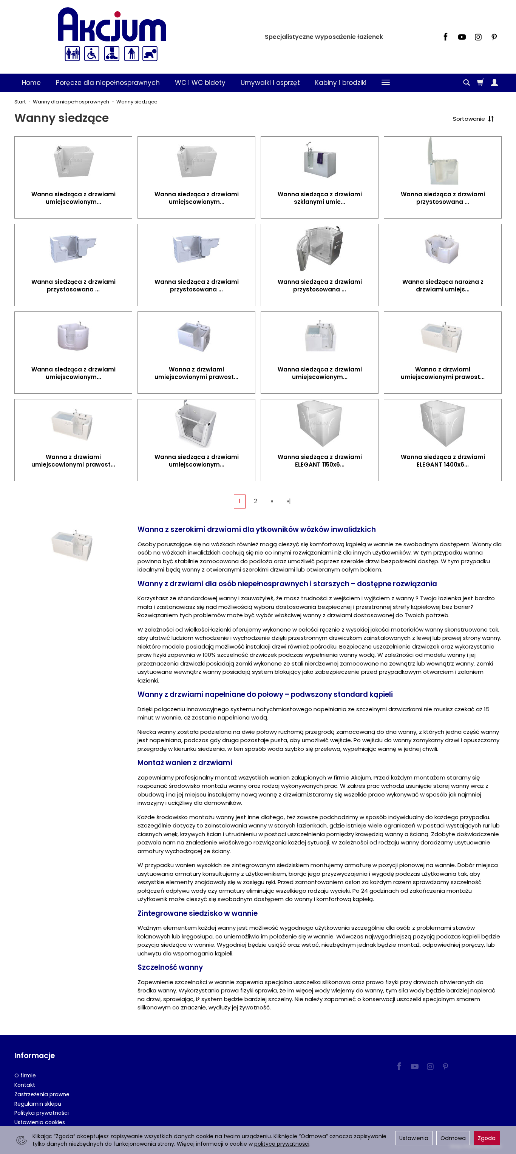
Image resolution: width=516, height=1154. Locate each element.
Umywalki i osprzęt (270, 82)
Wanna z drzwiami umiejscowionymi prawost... (196, 373)
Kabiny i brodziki (340, 82)
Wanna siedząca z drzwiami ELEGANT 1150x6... (320, 460)
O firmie (25, 1075)
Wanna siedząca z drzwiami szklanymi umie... (320, 198)
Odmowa (453, 1138)
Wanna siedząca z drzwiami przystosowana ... (443, 198)
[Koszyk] (480, 83)
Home (31, 82)
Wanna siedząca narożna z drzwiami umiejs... (443, 285)
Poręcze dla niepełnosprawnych (108, 82)
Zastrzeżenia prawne (42, 1094)
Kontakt (24, 1085)
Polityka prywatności (41, 1113)
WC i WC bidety (200, 82)
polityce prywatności (281, 1144)
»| (288, 501)
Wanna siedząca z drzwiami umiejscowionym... (73, 198)
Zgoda (487, 1138)
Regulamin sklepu (37, 1104)
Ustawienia (413, 1138)
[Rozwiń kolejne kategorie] (385, 83)
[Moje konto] (494, 83)
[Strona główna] (111, 36)
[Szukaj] (466, 83)
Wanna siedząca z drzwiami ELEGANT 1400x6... (443, 460)
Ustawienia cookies (39, 1122)
